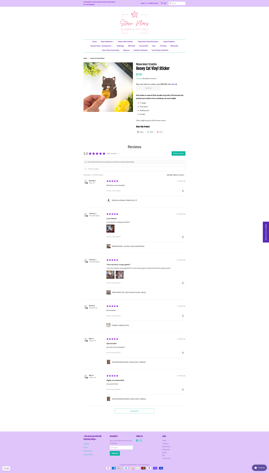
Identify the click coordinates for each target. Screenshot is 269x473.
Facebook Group (88, 454)
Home (94, 41)
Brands (164, 452)
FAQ (163, 455)
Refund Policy (166, 446)
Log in (143, 3)
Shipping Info (166, 449)
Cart (165, 3)
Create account (153, 3)
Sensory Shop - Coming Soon (101, 46)
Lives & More (143, 46)
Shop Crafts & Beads (125, 41)
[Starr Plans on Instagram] (141, 441)
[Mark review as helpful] (182, 191)
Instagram (86, 443)
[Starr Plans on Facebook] (137, 441)
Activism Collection (141, 50)
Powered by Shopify (143, 465)
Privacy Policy (166, 458)
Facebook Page (88, 451)
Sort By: (170, 175)
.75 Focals (163, 46)
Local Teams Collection (160, 50)
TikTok (85, 447)
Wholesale (174, 46)
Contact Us (165, 443)
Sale (153, 46)
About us (126, 50)
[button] (119, 153)
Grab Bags (120, 46)
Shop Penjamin (169, 41)
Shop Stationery (107, 41)
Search (164, 440)
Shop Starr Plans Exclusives (148, 41)
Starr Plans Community (110, 50)
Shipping (139, 78)
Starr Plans (134, 465)
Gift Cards (131, 46)
